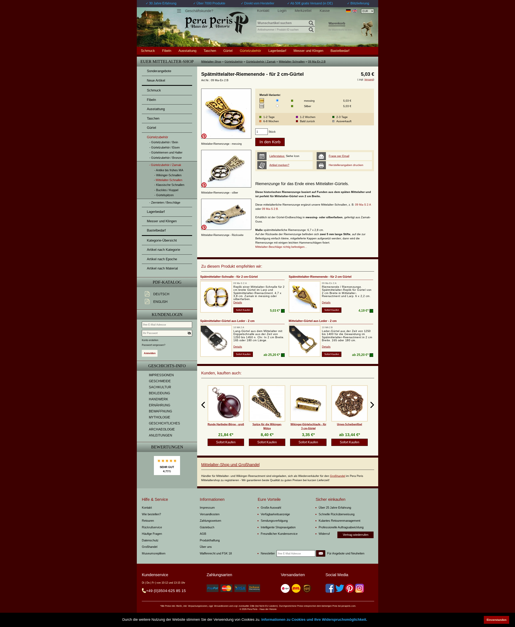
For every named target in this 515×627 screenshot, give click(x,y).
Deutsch (161, 294)
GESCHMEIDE (160, 381)
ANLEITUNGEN (160, 435)
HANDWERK (158, 399)
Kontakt (263, 11)
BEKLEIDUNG (159, 393)
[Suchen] (311, 22)
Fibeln (166, 50)
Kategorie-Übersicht (162, 240)
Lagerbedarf (277, 50)
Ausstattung (187, 50)
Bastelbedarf (340, 50)
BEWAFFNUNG (160, 411)
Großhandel (337, 475)
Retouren (148, 520)
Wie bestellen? (151, 514)
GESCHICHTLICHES (164, 423)
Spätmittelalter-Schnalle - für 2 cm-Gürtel (229, 276)
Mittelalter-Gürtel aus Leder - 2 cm (313, 321)
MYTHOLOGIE (159, 417)
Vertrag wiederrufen (355, 534)
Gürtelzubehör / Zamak (261, 61)
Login (282, 11)
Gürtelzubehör (234, 61)
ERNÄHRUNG (159, 405)
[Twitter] (339, 588)
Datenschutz (150, 540)
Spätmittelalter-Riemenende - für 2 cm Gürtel (320, 276)
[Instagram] (359, 588)
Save (204, 136)
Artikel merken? (279, 165)
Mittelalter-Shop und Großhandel (230, 464)
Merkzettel (303, 11)
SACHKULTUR (160, 387)
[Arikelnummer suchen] (311, 29)
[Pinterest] (349, 588)
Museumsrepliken (153, 553)
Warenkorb (337, 23)
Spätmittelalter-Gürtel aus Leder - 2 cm (227, 321)
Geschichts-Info (167, 365)
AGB (203, 533)
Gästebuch (207, 527)
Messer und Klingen (308, 50)
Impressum (207, 507)
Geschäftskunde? (199, 11)
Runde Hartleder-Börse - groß (226, 424)
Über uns (206, 546)
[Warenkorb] (366, 28)
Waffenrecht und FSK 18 (216, 553)
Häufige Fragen (152, 533)
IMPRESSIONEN (161, 375)
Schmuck (148, 50)
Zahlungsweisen (210, 520)
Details (237, 302)
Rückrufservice (152, 527)
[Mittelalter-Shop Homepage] (216, 23)
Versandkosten (209, 514)
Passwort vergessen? (153, 345)
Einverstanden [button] (497, 619)
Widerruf (324, 533)
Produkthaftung (210, 540)
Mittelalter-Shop (211, 61)
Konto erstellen (150, 340)
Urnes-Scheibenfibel (349, 424)
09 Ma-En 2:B (316, 61)
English (160, 301)
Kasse (325, 11)
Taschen (210, 50)
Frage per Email (339, 156)
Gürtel (228, 50)
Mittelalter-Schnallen (292, 61)
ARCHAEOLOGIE (162, 429)
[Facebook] (329, 588)
